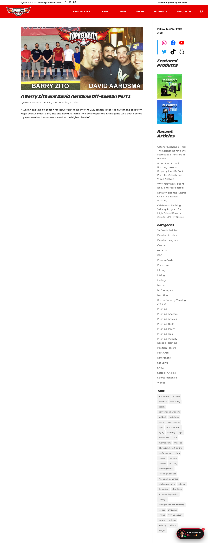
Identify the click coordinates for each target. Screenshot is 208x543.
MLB (175, 437)
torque (162, 520)
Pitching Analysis (167, 314)
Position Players (166, 347)
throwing (172, 510)
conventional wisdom (169, 412)
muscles (178, 443)
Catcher (162, 245)
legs (180, 432)
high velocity (174, 422)
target (162, 510)
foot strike (174, 417)
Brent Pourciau (33, 102)
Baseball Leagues (167, 240)
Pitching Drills (165, 324)
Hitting (161, 270)
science (181, 484)
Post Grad (163, 352)
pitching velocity (167, 484)
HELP (105, 11)
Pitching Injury (166, 328)
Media (160, 285)
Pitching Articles (69, 102)
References (164, 357)
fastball (162, 417)
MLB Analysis (165, 290)
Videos (161, 382)
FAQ (159, 255)
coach (162, 407)
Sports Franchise (167, 377)
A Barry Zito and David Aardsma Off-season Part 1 (76, 97)
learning (171, 432)
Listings (161, 280)
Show (160, 367)
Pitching (162, 308)
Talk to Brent (82, 11)
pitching (173, 463)
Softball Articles (166, 372)
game (161, 422)
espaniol (162, 250)
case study (175, 401)
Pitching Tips (165, 333)
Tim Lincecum (175, 515)
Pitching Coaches (167, 473)
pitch (177, 453)
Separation (164, 489)
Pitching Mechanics (168, 479)
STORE (140, 11)
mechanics (164, 437)
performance (165, 453)
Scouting (162, 362)
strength (163, 499)
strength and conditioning (171, 504)
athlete (176, 396)
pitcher (162, 458)
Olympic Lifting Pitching (170, 448)
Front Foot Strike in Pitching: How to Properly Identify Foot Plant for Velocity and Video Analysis (170, 171)
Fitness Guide (165, 260)
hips (161, 427)
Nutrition (162, 295)
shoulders (177, 489)
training (172, 520)
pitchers (173, 458)
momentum (165, 443)
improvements (173, 427)
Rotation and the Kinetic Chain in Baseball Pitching (171, 196)
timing (162, 515)
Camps (122, 11)
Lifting (161, 275)
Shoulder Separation (168, 494)
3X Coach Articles (167, 230)
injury (161, 432)
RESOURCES (184, 11)
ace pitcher (164, 396)
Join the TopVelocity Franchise (172, 2)
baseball (163, 401)
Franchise (163, 265)
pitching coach (166, 468)
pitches (162, 463)
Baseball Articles (167, 235)
